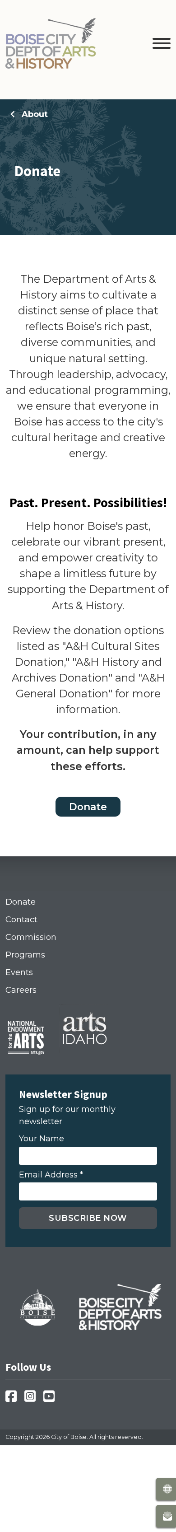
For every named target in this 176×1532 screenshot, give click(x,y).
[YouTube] (51, 1399)
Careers (21, 990)
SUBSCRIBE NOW (88, 1218)
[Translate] (166, 1489)
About (35, 114)
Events (19, 972)
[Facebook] (13, 1399)
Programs (25, 955)
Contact (21, 920)
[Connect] (166, 1516)
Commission (30, 937)
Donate (88, 807)
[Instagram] (32, 1399)
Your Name (41, 1139)
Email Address (51, 1175)
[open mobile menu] (162, 45)
